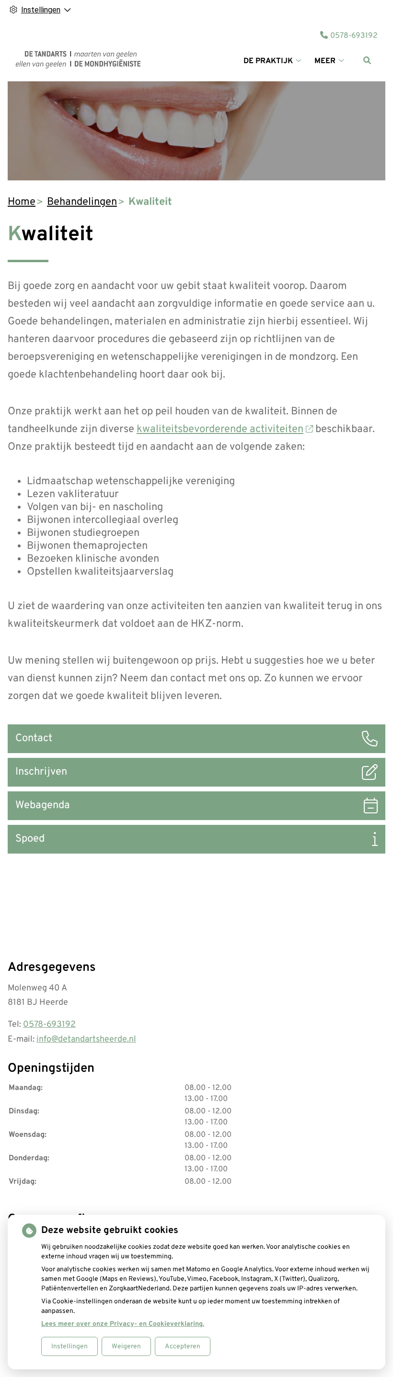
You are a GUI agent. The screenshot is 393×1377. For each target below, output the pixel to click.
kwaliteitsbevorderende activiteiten (220, 429)
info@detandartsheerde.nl (86, 1039)
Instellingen (69, 1347)
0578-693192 (49, 1024)
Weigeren (126, 1347)
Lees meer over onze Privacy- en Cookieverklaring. (122, 1324)
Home (21, 202)
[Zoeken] (367, 60)
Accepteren (182, 1347)
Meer (324, 61)
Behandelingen (82, 202)
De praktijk (268, 61)
